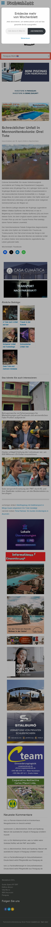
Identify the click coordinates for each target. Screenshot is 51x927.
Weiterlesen (25, 38)
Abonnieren (37, 31)
